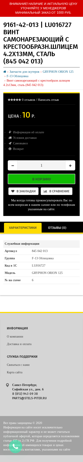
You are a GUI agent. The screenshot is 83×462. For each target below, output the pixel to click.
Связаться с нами (18, 365)
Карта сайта (14, 372)
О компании (15, 336)
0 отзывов (28, 99)
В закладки (26, 191)
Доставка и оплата (19, 344)
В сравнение (59, 191)
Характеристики (23, 227)
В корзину (41, 179)
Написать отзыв (48, 99)
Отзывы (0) (57, 227)
